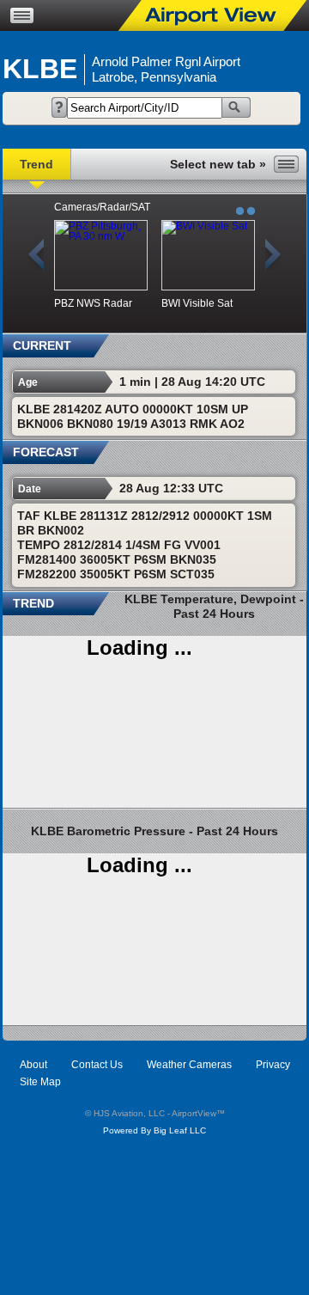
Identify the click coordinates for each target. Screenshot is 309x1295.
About (33, 1065)
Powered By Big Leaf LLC (154, 1130)
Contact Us (97, 1065)
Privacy (273, 1065)
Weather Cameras (189, 1065)
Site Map (40, 1082)
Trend (36, 164)
